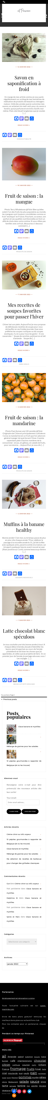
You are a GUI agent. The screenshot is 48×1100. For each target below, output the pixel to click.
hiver (38, 1069)
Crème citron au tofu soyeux (19, 834)
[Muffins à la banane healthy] (24, 508)
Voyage (42, 1086)
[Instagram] (19, 1091)
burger (5, 1061)
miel (4, 1073)
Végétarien (6, 1091)
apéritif (21, 1057)
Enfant (42, 1065)
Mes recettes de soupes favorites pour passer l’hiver (24, 311)
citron (6, 1064)
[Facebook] (14, 1091)
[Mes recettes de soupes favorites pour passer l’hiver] (24, 289)
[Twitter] (29, 1091)
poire (9, 1078)
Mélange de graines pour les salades (22, 746)
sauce (34, 1081)
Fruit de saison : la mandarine (24, 420)
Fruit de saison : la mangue (24, 199)
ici (3, 1028)
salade (24, 1081)
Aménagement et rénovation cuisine (18, 998)
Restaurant (13, 1082)
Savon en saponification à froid (24, 83)
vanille (34, 1086)
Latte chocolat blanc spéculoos (24, 634)
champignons (25, 1061)
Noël (21, 1073)
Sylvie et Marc (13, 917)
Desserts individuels (24, 577)
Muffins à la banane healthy (24, 527)
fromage (18, 1069)
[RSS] (14, 1095)
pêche (4, 1082)
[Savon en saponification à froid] (24, 61)
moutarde (13, 1073)
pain (33, 1073)
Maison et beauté (24, 139)
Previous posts (10, 699)
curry (34, 1065)
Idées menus (24, 364)
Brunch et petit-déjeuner (24, 684)
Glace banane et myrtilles (29, 727)
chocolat (40, 1060)
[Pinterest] (24, 1091)
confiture (16, 1065)
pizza (4, 1078)
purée (35, 1077)
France (5, 1069)
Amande (12, 1056)
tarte (5, 1085)
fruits (30, 1068)
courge (26, 1065)
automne (29, 1057)
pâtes (42, 1077)
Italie (44, 1069)
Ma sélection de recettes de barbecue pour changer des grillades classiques (24, 861)
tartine (21, 1085)
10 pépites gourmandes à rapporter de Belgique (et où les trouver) (24, 763)
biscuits (37, 1057)
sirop (43, 1082)
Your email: (12, 798)
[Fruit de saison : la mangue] (24, 179)
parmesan (42, 1073)
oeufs (26, 1073)
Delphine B (12, 898)
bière (43, 1057)
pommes (25, 1077)
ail (4, 1056)
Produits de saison (24, 252)
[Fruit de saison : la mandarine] (24, 401)
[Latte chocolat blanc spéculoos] (24, 614)
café (12, 1060)
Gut (8, 884)
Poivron (15, 1078)
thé (28, 1086)
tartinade (12, 1086)
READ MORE (23, 125)
